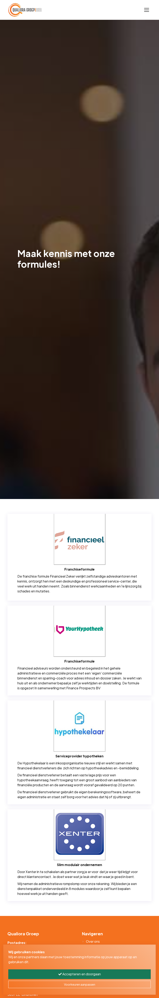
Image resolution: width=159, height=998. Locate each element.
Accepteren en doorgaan (81, 974)
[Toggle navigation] (146, 10)
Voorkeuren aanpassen (79, 984)
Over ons (93, 941)
